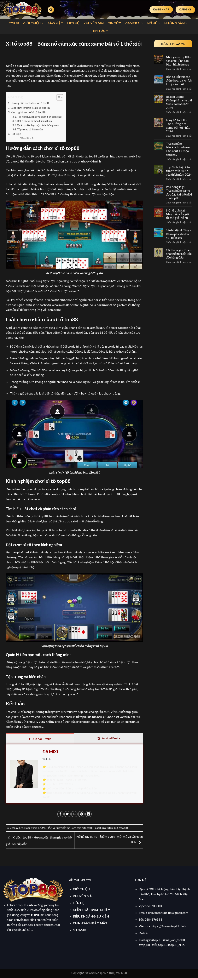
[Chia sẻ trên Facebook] (60, 814)
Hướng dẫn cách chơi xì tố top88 (30, 103)
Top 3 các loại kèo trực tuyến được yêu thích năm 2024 (179, 170)
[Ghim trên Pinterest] (81, 814)
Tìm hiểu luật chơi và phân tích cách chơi (39, 116)
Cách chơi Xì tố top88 (82, 827)
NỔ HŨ (152, 23)
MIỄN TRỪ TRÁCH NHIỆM (91, 909)
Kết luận (16, 134)
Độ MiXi (30, 138)
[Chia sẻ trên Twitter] (67, 814)
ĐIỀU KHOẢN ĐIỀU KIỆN (91, 916)
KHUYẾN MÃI (94, 23)
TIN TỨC (114, 23)
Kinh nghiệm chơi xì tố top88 (28, 112)
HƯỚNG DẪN (174, 23)
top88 (38, 156)
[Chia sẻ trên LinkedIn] (88, 814)
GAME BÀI (133, 23)
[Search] (51, 9)
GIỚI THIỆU (32, 23)
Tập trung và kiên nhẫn (30, 129)
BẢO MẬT (55, 23)
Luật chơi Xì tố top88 (104, 827)
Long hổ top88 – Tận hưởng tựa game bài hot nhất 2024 (178, 125)
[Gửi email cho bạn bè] (74, 814)
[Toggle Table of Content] (57, 97)
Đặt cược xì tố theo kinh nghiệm (35, 120)
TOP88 (14, 23)
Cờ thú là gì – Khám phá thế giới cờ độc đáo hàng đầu (179, 253)
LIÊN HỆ (73, 23)
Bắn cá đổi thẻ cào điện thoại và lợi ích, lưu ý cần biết (179, 80)
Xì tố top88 (122, 827)
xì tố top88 (40, 516)
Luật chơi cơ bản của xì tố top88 (30, 107)
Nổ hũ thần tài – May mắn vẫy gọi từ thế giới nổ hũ (177, 213)
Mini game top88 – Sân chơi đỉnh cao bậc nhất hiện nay (178, 60)
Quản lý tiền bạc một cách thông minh (38, 125)
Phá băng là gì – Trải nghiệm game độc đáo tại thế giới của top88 (179, 192)
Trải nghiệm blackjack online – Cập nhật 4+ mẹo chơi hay (178, 149)
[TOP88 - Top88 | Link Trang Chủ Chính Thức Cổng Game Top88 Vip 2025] (22, 10)
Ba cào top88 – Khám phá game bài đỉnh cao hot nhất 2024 (179, 102)
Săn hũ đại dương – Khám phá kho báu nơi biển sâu (178, 233)
